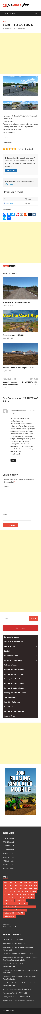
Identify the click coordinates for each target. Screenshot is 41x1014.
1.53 (25, 888)
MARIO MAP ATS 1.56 (25, 997)
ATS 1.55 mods (8, 861)
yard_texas (9, 203)
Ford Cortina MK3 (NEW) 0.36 (20, 989)
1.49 (5, 888)
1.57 (10, 891)
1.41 (35, 882)
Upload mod (20, 628)
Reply (13, 460)
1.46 (25, 885)
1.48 (35, 885)
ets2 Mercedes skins (27, 907)
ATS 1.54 (7, 898)
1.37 (15, 882)
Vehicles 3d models (9, 927)
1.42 (5, 885)
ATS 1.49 (7, 894)
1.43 (10, 885)
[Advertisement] (20, 53)
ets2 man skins (22, 904)
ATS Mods (9, 184)
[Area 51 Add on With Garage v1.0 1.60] (20, 365)
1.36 (10, 882)
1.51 (15, 888)
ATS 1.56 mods (8, 857)
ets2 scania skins (20, 910)
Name (5, 514)
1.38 (20, 882)
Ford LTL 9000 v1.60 (19, 993)
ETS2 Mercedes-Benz (11, 907)
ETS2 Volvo (20, 913)
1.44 (15, 885)
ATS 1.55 (15, 898)
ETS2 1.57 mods (8, 838)
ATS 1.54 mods (8, 865)
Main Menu (11, 14)
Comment (7, 486)
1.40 (30, 882)
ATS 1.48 (33, 891)
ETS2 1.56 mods (8, 842)
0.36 (5, 882)
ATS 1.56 (23, 898)
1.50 (10, 888)
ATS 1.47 (25, 891)
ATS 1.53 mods (8, 869)
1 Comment (21, 28)
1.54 (30, 888)
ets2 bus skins (8, 901)
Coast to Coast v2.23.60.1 (13, 335)
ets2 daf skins (20, 901)
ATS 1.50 (15, 894)
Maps (4, 21)
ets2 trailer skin (9, 913)
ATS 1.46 (12, 266)
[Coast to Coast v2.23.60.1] (20, 333)
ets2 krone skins (9, 904)
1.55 (35, 888)
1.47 (30, 885)
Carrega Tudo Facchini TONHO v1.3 (20, 1000)
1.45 (20, 885)
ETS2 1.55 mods (8, 846)
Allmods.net (10, 1010)
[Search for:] (20, 618)
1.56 (5, 891)
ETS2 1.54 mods (8, 850)
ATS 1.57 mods (8, 853)
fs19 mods (6, 924)
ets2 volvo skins (9, 916)
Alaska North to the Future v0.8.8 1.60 (18, 302)
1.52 (20, 888)
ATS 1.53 (31, 894)
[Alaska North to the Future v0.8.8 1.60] (20, 300)
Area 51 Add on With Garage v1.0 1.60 (18, 368)
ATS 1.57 (31, 898)
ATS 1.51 (23, 894)
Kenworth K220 (17, 940)
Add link (11, 171)
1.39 (25, 882)
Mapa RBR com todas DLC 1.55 (22, 954)
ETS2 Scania (8, 910)
